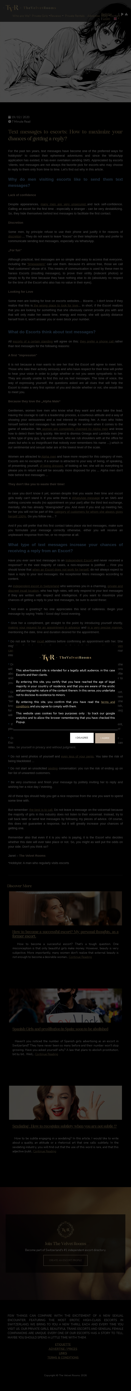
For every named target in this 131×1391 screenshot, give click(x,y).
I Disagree (82, 737)
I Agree (105, 738)
